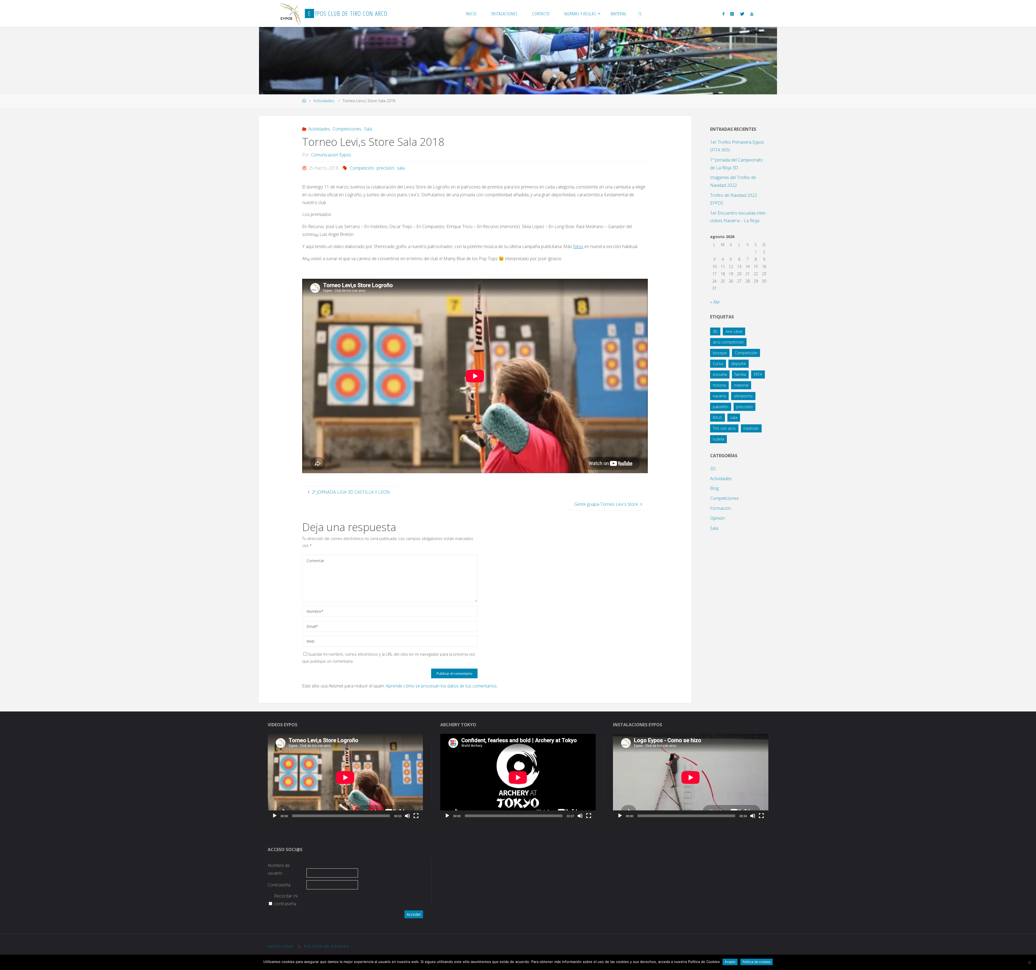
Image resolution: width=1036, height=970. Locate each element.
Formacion (720, 508)
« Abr (715, 302)
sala (401, 168)
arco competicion (728, 342)
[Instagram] (732, 13)
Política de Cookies (326, 946)
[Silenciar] (407, 815)
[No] (1029, 962)
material (741, 385)
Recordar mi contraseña (286, 900)
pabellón (720, 406)
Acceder (414, 914)
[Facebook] (723, 13)
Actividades (323, 100)
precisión (385, 168)
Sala (368, 129)
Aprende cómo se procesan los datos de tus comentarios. (441, 686)
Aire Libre (733, 331)
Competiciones (347, 129)
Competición (362, 168)
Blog (714, 488)
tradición (751, 428)
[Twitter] (742, 13)
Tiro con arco (724, 428)
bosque (720, 352)
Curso (718, 363)
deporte (738, 363)
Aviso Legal (281, 946)
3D (715, 331)
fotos (578, 246)
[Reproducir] (274, 815)
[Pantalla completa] (416, 815)
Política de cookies (756, 962)
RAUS (717, 417)
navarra (719, 395)
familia (740, 374)
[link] (640, 13)
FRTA (758, 374)
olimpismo (743, 395)
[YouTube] (751, 13)
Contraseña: (279, 885)
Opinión (717, 518)
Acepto (730, 962)
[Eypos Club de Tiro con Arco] (290, 13)
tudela (718, 439)
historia (719, 385)
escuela (720, 374)
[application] (345, 777)
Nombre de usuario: (279, 869)
